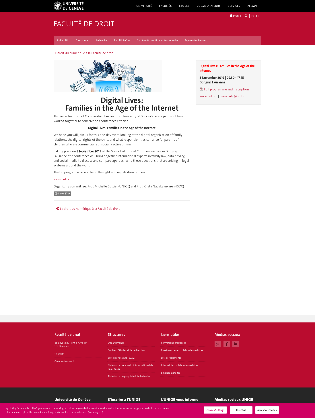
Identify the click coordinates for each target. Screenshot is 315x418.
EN (257, 16)
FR (252, 16)
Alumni (253, 6)
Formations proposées (173, 342)
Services (234, 6)
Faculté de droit (84, 23)
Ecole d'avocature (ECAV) (121, 357)
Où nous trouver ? (64, 361)
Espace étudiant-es (195, 40)
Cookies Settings (215, 410)
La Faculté (62, 40)
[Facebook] (227, 343)
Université (144, 6)
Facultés (165, 6)
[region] (157, 410)
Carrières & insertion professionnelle (157, 40)
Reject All (241, 410)
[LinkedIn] (236, 343)
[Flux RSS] (218, 343)
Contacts (59, 354)
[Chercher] (246, 16)
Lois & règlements (171, 357)
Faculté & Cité (122, 40)
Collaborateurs (209, 6)
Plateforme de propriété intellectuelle (129, 376)
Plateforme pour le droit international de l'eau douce (130, 367)
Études (184, 6)
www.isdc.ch (62, 179)
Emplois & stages (170, 372)
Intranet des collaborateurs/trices (179, 365)
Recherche (101, 40)
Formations (81, 40)
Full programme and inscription (226, 89)
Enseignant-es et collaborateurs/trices (182, 350)
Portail (237, 16)
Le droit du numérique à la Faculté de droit (84, 53)
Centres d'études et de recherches (126, 350)
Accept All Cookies (267, 410)
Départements (116, 342)
